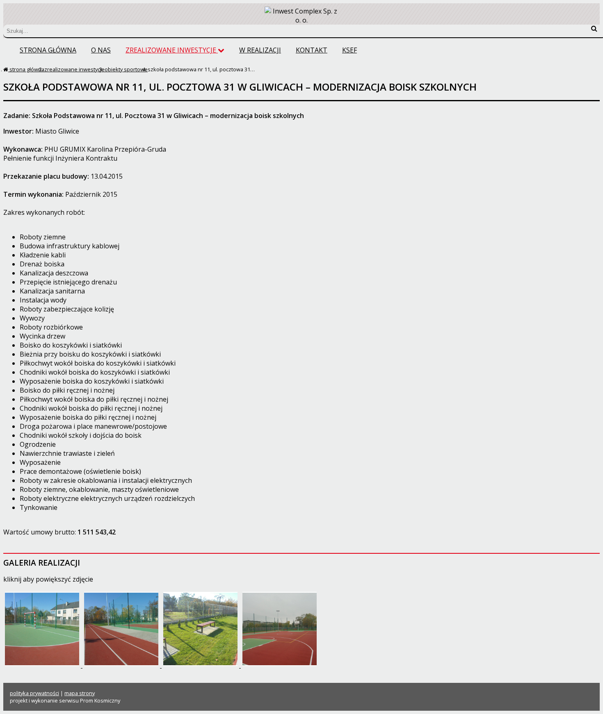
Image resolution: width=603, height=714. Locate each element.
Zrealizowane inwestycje (172, 50)
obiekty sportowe (126, 69)
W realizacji (260, 50)
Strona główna (48, 50)
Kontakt (311, 50)
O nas (101, 50)
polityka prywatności (34, 693)
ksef (349, 50)
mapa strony (79, 693)
